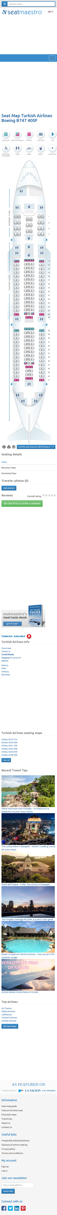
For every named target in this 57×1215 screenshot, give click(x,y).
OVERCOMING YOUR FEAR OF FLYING (19, 992)
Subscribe (8, 1191)
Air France (6, 1008)
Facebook (3, 1208)
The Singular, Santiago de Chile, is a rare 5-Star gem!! (27, 919)
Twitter (10, 1208)
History (5, 671)
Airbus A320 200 (9, 742)
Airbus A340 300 (9, 755)
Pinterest (23, 1208)
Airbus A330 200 (9, 748)
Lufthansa (6, 1014)
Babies (4, 660)
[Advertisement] (28, 35)
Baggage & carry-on (11, 657)
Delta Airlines (8, 1011)
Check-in (5, 651)
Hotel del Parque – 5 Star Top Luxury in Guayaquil (25, 884)
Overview (6, 648)
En (51, 11)
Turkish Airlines (9, 1017)
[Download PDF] (9, 447)
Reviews (5, 674)
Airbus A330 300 (9, 751)
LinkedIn (16, 1208)
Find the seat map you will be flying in (34, 447)
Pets (3, 668)
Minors (4, 665)
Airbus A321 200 (9, 745)
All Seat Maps (10, 1026)
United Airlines (8, 1021)
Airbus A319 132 (9, 739)
